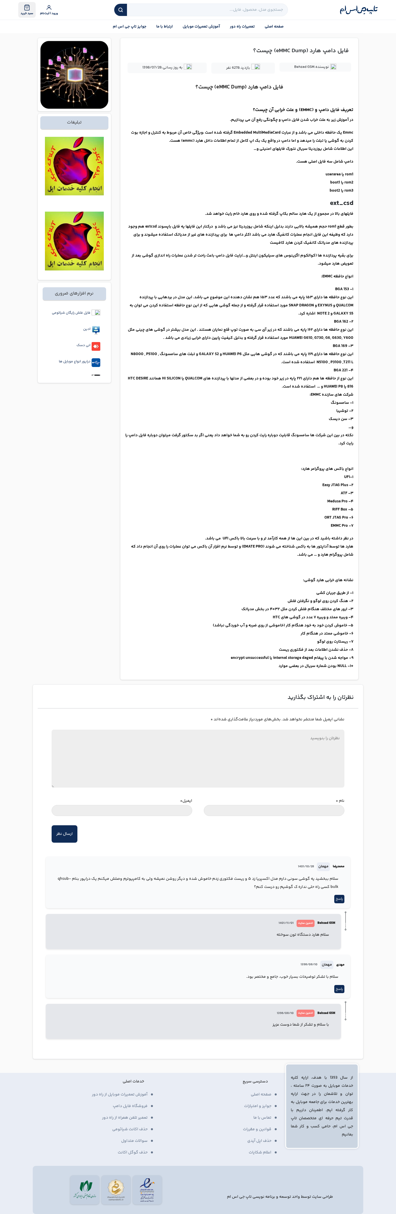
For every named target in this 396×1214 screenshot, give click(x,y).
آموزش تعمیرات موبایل (201, 27)
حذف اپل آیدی (259, 1141)
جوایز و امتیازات (257, 1106)
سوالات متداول (134, 1141)
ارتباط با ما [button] (164, 27)
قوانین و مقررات (257, 1129)
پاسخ (339, 899)
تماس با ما (262, 1118)
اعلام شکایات (260, 1152)
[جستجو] (120, 9)
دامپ (265, 87)
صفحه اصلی (274, 27)
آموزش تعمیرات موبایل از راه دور (120, 1094)
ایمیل (186, 801)
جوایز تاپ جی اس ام (129, 27)
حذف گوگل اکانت (133, 1152)
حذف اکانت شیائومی (130, 1129)
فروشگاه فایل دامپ (130, 1106)
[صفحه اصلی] (359, 10)
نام (340, 801)
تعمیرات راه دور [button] (242, 27)
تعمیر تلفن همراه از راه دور (125, 1118)
